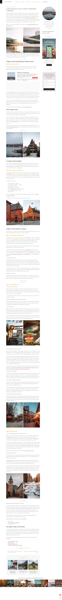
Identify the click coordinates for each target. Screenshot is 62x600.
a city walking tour (28, 249)
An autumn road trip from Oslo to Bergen (15, 545)
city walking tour (27, 254)
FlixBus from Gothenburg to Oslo (12, 126)
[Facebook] (47, 69)
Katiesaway (8, 1)
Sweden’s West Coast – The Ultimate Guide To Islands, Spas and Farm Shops (14, 552)
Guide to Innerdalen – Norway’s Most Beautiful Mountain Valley (33, 572)
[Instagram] (50, 69)
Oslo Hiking (36, 438)
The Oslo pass (8, 172)
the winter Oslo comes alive (30, 17)
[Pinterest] (49, 69)
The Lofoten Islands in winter (13, 541)
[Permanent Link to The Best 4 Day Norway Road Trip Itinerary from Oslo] (23, 569)
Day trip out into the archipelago (14, 522)
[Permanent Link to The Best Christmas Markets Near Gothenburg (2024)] (12, 569)
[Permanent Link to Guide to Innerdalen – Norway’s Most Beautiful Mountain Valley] (33, 569)
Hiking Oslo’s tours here (29, 450)
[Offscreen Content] (1, 1)
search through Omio (14, 121)
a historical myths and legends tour (16, 254)
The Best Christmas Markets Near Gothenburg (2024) (12, 572)
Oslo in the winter (11, 542)
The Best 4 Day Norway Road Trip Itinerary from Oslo (23, 572)
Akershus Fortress (9, 460)
